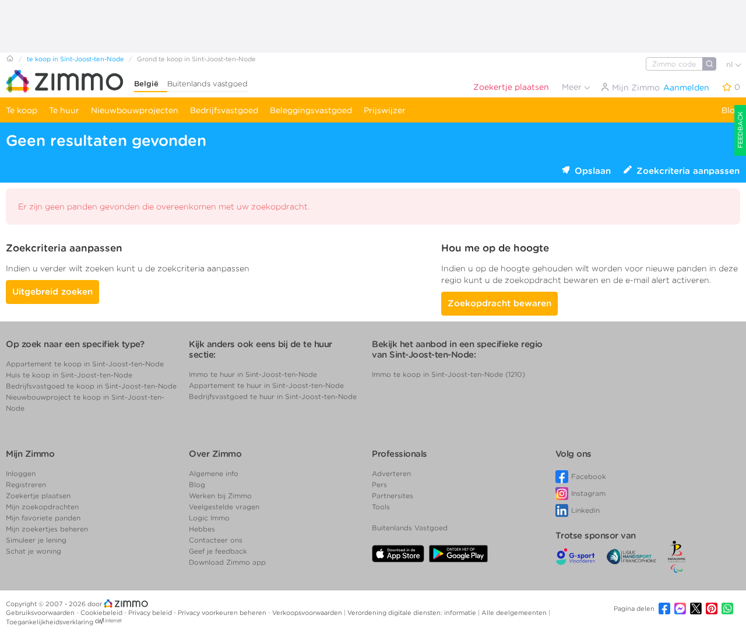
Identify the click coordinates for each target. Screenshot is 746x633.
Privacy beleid (151, 612)
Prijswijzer (385, 110)
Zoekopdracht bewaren (499, 303)
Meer (573, 87)
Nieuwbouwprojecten (134, 110)
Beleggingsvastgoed (311, 110)
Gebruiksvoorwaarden (41, 612)
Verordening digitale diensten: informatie (412, 612)
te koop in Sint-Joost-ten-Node (75, 59)
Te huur (64, 110)
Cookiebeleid (102, 612)
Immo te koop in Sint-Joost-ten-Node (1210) (448, 374)
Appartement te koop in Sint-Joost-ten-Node (85, 363)
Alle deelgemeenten (514, 612)
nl (730, 64)
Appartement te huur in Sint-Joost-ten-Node (266, 385)
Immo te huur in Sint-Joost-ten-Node (253, 374)
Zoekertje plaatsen (511, 87)
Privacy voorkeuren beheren (223, 612)
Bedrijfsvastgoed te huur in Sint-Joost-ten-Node (273, 396)
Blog (731, 110)
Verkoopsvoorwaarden (308, 612)
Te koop (21, 110)
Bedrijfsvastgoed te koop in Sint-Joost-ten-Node (91, 386)
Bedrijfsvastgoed (224, 110)
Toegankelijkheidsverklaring (49, 622)
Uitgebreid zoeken (52, 291)
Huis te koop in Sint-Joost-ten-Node (69, 374)
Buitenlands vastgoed (207, 83)
